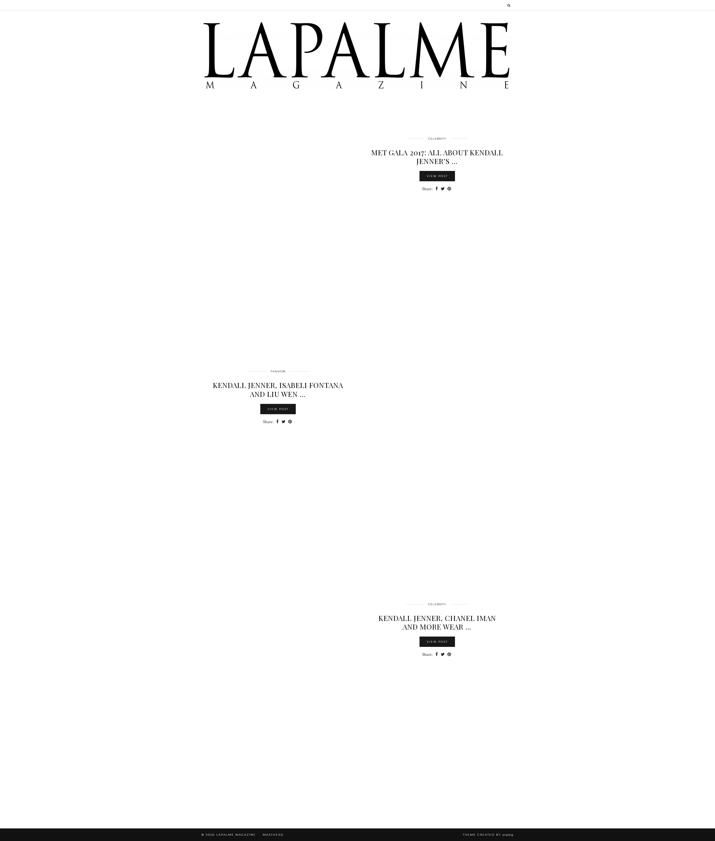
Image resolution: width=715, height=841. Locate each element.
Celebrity (437, 138)
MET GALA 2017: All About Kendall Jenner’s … (437, 156)
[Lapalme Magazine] (357, 55)
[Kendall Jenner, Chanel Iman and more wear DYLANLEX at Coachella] (278, 684)
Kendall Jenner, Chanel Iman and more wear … (437, 622)
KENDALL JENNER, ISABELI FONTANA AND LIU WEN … (278, 389)
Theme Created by (488, 835)
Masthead (273, 835)
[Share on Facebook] (436, 188)
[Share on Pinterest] (449, 188)
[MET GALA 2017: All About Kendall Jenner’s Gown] (278, 218)
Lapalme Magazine (236, 835)
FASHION (278, 371)
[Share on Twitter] (442, 188)
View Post (437, 176)
